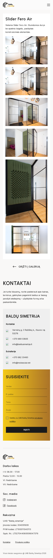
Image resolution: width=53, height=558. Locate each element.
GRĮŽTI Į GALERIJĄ (29, 266)
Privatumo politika (22, 542)
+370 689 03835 (20, 339)
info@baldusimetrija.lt (22, 344)
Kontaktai (6, 542)
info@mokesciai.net (21, 363)
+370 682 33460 (20, 357)
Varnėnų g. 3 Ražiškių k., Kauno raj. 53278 (28, 332)
